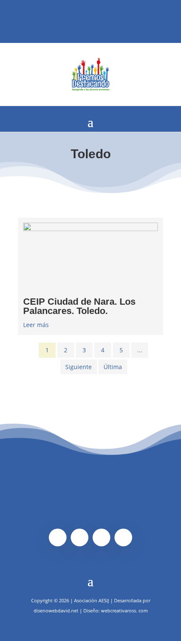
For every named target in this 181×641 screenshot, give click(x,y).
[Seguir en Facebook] (69, 21)
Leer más (36, 325)
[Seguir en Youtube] (109, 21)
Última (113, 367)
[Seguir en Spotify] (96, 21)
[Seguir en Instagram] (82, 21)
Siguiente (78, 367)
